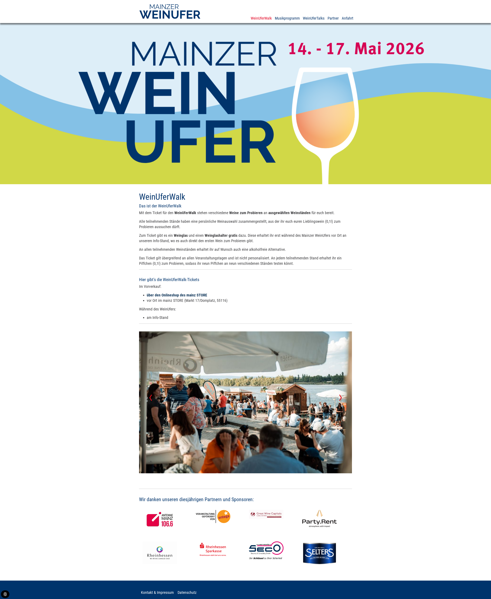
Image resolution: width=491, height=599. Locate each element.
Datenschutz (187, 592)
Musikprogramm (287, 18)
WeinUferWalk (261, 18)
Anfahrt (347, 18)
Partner (333, 18)
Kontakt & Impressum (157, 592)
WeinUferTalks (314, 18)
